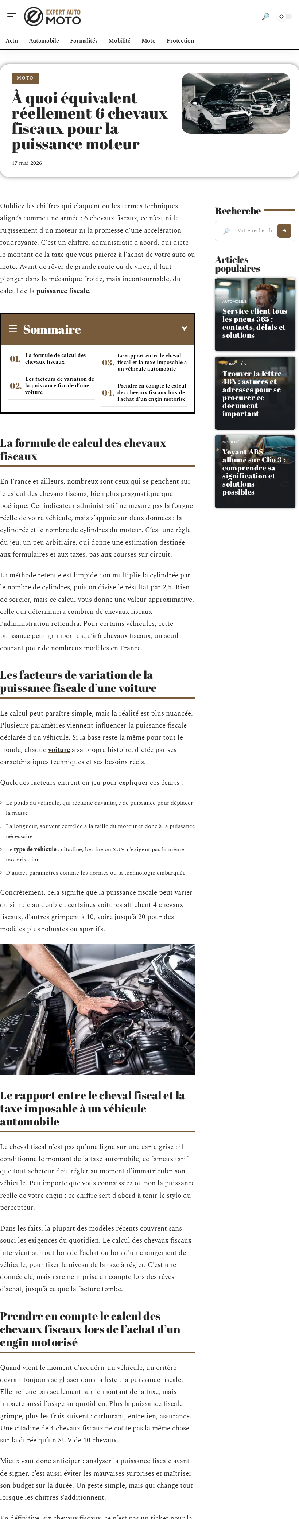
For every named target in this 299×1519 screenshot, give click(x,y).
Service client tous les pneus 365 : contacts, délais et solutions (255, 323)
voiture (59, 750)
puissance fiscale (62, 291)
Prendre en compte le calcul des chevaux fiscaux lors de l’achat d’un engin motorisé (151, 392)
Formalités (234, 364)
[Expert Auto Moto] (52, 16)
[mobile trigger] (13, 16)
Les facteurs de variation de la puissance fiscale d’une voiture (59, 385)
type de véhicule (35, 849)
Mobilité (231, 442)
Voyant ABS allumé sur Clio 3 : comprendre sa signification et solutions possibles (254, 472)
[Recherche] (265, 16)
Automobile (234, 301)
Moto (25, 78)
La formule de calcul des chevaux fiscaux (55, 358)
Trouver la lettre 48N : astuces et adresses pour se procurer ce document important (252, 393)
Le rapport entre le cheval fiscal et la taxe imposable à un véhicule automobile (152, 362)
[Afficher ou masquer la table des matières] (134, 329)
